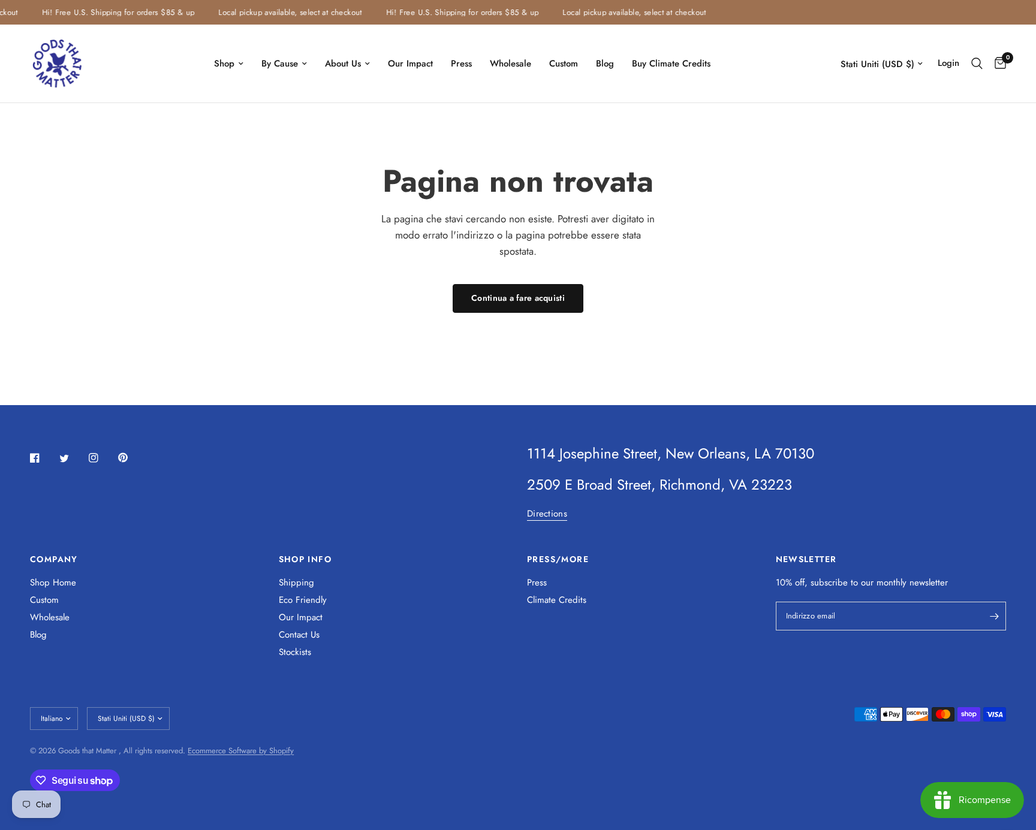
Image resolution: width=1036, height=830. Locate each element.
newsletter (928, 582)
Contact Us (299, 634)
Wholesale (510, 63)
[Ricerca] (977, 63)
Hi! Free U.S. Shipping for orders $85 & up (113, 12)
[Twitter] (72, 458)
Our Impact (410, 63)
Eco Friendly (303, 599)
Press (461, 63)
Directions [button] (547, 514)
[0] (997, 63)
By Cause (279, 63)
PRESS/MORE (558, 559)
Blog (605, 63)
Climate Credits (556, 599)
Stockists (295, 652)
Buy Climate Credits (671, 63)
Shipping (296, 582)
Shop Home (53, 582)
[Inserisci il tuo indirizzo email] (994, 616)
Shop (224, 63)
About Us (343, 63)
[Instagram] (102, 458)
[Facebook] (43, 458)
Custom (563, 63)
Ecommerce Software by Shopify (241, 750)
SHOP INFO (305, 559)
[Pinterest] (131, 457)
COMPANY (54, 559)
